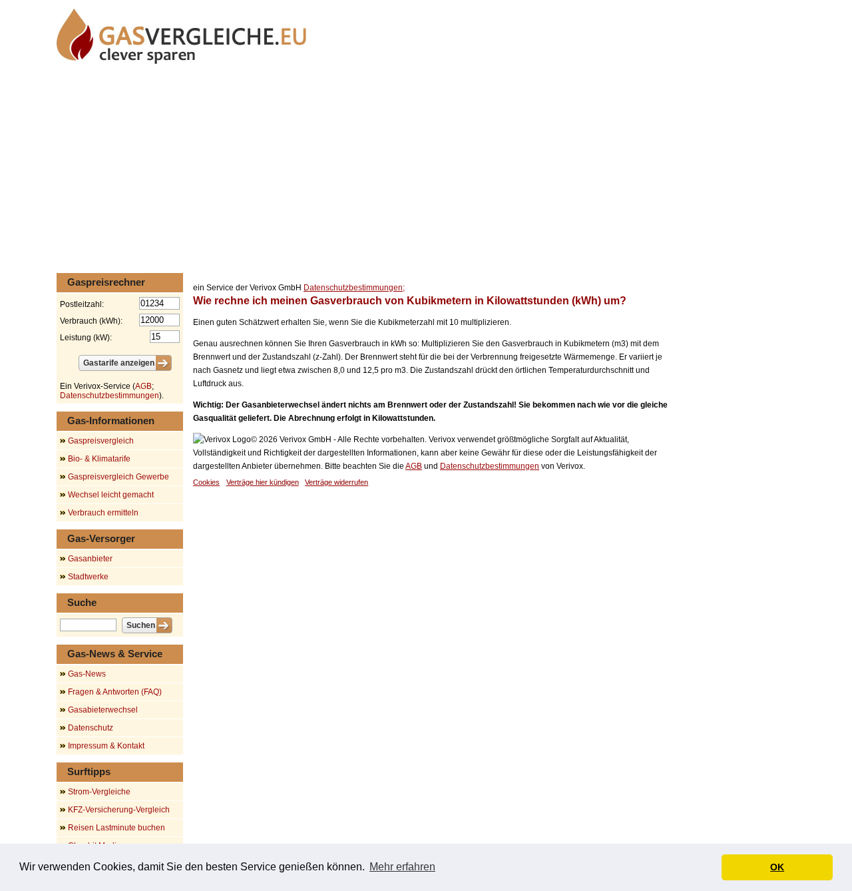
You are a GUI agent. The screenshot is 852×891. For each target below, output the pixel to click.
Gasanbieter (90, 558)
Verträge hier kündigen (262, 482)
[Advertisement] (426, 170)
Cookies (206, 482)
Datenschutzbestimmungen (489, 466)
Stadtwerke (88, 576)
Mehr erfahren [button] (402, 866)
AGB (413, 466)
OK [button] (777, 867)
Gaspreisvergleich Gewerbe (118, 476)
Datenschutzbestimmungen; (354, 287)
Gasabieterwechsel (103, 710)
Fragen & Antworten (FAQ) (115, 692)
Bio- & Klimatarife (99, 458)
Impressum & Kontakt (106, 745)
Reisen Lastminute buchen (116, 827)
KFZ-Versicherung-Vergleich (119, 809)
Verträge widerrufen (336, 482)
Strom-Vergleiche (99, 791)
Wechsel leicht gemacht (111, 494)
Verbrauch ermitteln (103, 512)
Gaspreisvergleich (101, 441)
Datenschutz (90, 728)
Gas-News (87, 674)
